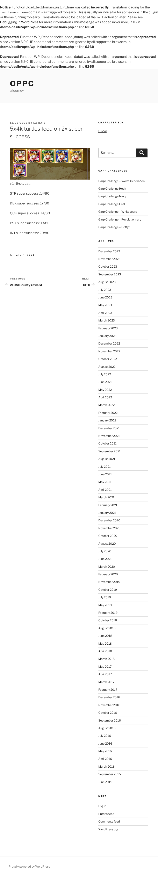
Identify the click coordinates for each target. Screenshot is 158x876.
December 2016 (109, 697)
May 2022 (105, 389)
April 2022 (105, 397)
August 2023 (107, 282)
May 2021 (105, 482)
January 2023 (107, 336)
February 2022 (107, 412)
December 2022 (109, 343)
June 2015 (105, 782)
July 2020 (104, 551)
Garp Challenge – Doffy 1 (114, 227)
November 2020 (109, 528)
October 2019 (107, 589)
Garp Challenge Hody (112, 188)
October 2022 (107, 359)
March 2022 (106, 405)
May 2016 (105, 751)
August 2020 (107, 543)
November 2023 (109, 259)
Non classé (25, 255)
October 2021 (107, 443)
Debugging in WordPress (19, 22)
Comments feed (109, 821)
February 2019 (107, 612)
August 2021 (106, 459)
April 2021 (105, 489)
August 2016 (106, 728)
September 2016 (109, 720)
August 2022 (106, 366)
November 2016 (109, 705)
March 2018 (106, 658)
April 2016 (105, 758)
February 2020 (108, 574)
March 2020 (106, 566)
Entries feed (106, 814)
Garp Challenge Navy (112, 196)
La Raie (39, 122)
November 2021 (109, 435)
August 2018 (106, 628)
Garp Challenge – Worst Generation (121, 181)
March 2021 (106, 497)
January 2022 (107, 420)
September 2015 (109, 774)
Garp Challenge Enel (111, 204)
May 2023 (105, 305)
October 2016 (107, 712)
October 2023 (107, 266)
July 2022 (104, 374)
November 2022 (109, 351)
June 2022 (105, 382)
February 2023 (108, 328)
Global (102, 131)
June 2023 (105, 297)
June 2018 (105, 635)
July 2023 (104, 289)
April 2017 (105, 674)
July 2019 (104, 597)
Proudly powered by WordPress (29, 866)
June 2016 (105, 743)
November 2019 (109, 582)
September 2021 (109, 451)
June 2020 (105, 558)
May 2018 (105, 643)
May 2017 (105, 666)
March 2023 (106, 320)
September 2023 (109, 274)
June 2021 (105, 474)
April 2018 (105, 651)
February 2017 (107, 689)
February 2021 (107, 505)
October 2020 (107, 535)
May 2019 (105, 605)
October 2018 (107, 620)
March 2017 (106, 682)
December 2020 (109, 520)
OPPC (22, 83)
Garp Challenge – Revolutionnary (119, 219)
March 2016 (106, 766)
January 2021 (107, 512)
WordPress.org (108, 829)
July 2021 (104, 466)
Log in (102, 806)
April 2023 (105, 312)
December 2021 (109, 428)
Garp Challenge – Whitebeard (117, 211)
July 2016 (104, 735)
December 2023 (109, 251)
